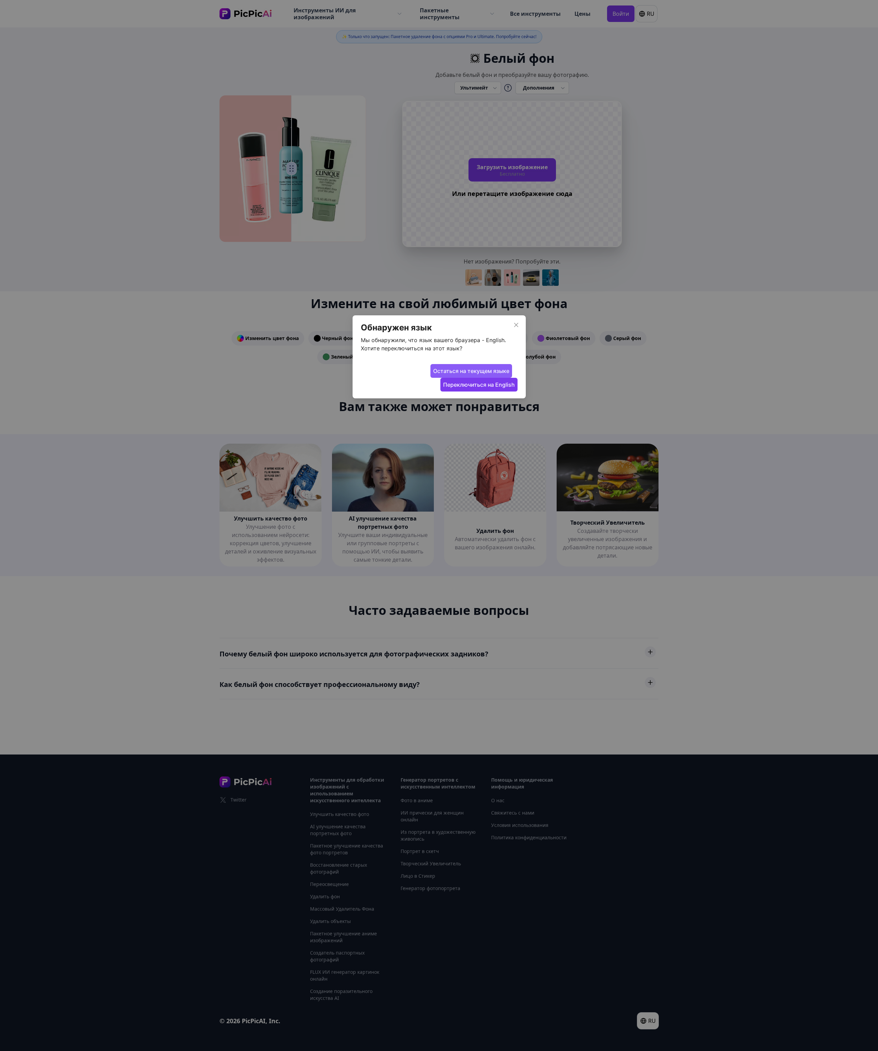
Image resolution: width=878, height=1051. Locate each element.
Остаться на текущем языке (471, 370)
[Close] (516, 324)
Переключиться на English (479, 384)
